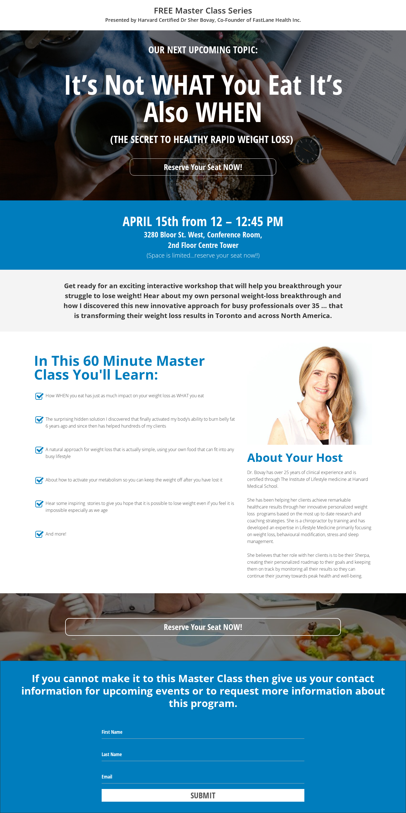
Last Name (112, 754)
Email (107, 776)
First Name (112, 731)
